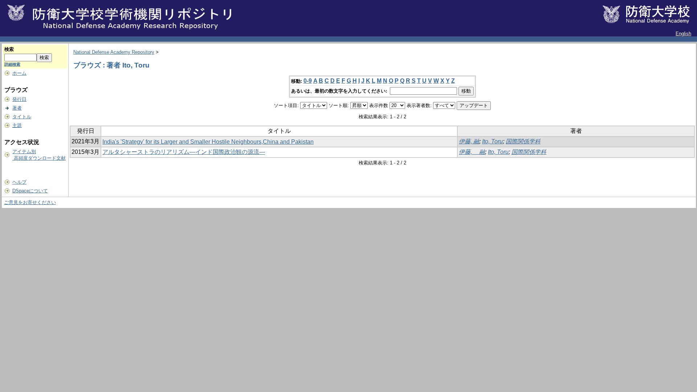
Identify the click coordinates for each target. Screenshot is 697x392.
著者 (17, 108)
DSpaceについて (30, 190)
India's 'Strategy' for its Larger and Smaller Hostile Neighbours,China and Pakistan (208, 142)
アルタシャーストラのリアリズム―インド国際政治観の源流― (183, 152)
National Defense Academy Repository (113, 52)
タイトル (21, 116)
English (683, 33)
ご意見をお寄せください (30, 202)
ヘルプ (19, 182)
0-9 (307, 81)
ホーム (19, 73)
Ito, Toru (492, 141)
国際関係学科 (523, 141)
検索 (9, 49)
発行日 (19, 99)
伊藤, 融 (469, 141)
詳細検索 (12, 64)
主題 (17, 125)
